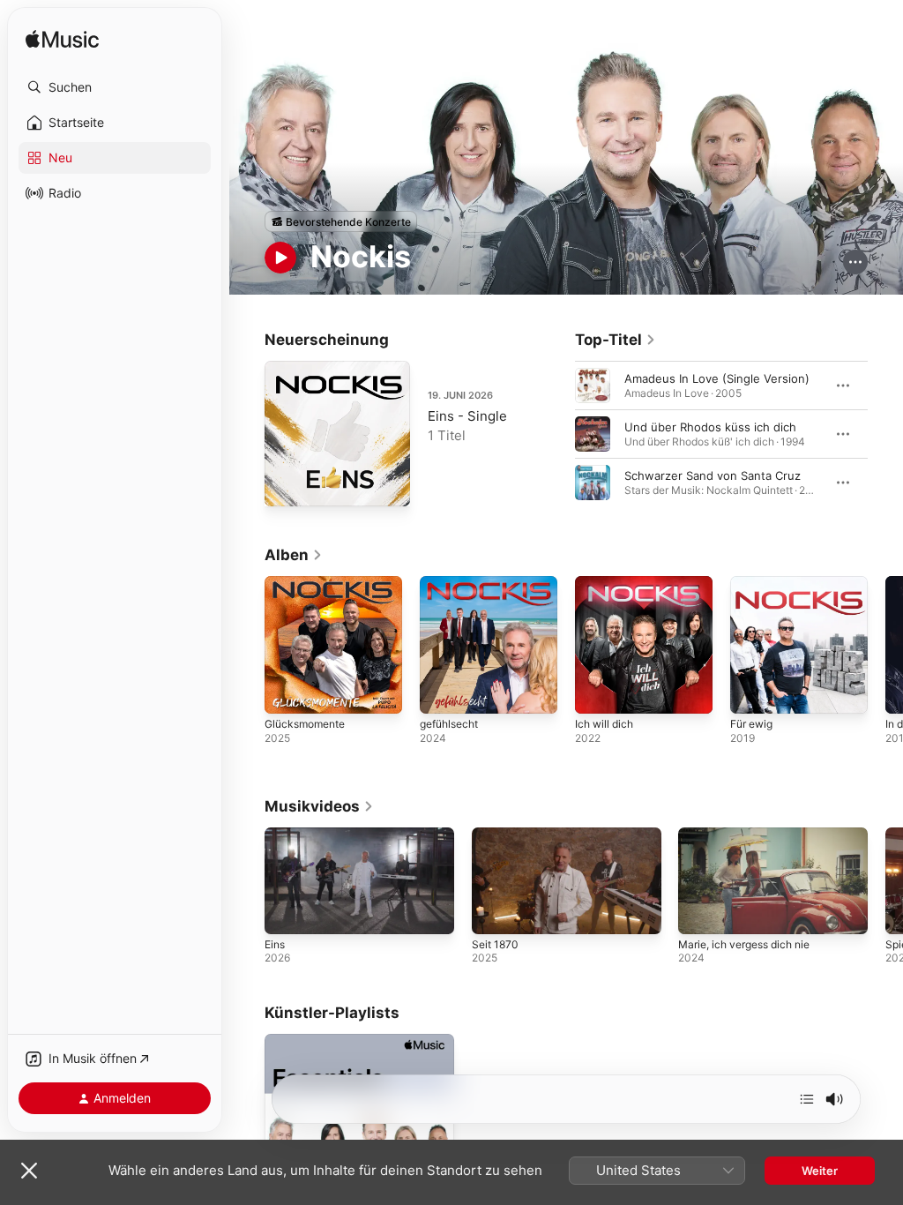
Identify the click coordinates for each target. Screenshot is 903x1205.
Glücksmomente (305, 723)
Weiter (820, 1171)
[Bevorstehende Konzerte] (341, 221)
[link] (615, 339)
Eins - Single (467, 416)
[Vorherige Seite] (557, 434)
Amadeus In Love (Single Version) (717, 378)
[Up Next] (806, 1099)
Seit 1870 (495, 944)
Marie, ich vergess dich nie (744, 944)
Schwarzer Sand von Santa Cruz (712, 475)
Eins (275, 944)
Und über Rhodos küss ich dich (710, 427)
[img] (62, 40)
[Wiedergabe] (280, 257)
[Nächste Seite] (885, 434)
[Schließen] (29, 1171)
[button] (114, 87)
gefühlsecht (449, 723)
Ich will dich (604, 723)
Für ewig (751, 723)
